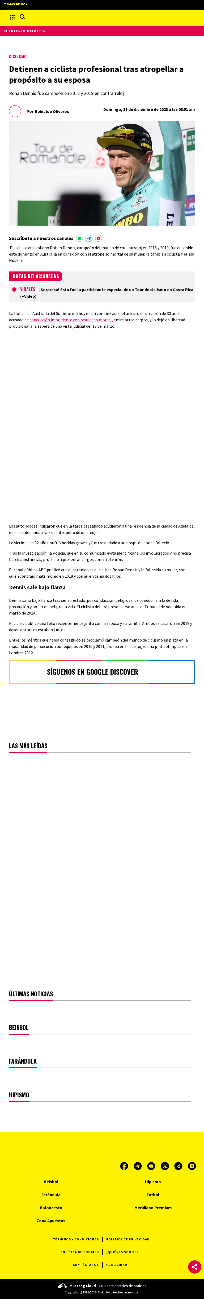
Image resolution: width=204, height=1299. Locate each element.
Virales (27, 289)
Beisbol (51, 1181)
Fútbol (153, 1194)
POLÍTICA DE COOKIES (80, 1252)
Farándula (51, 1194)
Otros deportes (24, 30)
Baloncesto (51, 1207)
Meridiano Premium (153, 1207)
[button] (194, 1267)
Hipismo (153, 1181)
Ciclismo (18, 56)
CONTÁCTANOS (86, 1265)
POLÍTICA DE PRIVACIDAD (128, 1239)
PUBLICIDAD (116, 1265)
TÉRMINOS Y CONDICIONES (76, 1239)
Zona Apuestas (51, 1220)
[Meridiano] (102, 17)
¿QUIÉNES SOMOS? (122, 1252)
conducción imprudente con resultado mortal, (71, 319)
